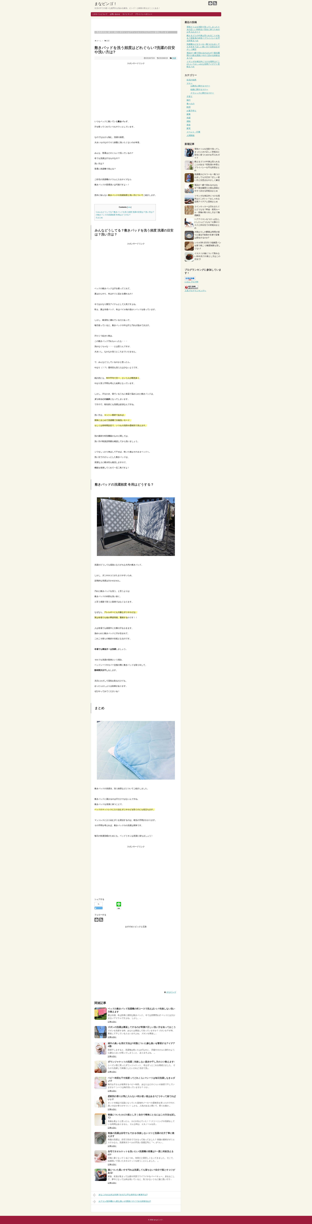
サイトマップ (127, 14)
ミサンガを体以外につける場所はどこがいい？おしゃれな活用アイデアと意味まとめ (203, 64)
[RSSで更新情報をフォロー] (215, 3)
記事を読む (112, 1022)
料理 (188, 107)
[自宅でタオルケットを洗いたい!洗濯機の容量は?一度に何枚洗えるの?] (100, 1156)
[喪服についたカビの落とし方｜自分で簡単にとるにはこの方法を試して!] (100, 1120)
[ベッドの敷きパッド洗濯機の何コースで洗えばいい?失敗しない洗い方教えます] (100, 1014)
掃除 (188, 121)
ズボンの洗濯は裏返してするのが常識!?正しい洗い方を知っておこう (142, 1027)
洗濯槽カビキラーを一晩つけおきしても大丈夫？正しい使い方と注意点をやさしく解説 (203, 46)
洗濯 (174, 58)
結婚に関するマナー (199, 89)
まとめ (99, 218)
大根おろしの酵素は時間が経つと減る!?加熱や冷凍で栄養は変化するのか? (207, 235)
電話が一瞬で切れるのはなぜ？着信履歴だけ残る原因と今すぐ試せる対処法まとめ (203, 55)
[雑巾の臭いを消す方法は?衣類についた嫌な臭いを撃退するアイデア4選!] (100, 1048)
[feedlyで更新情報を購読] (210, 3)
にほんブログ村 (191, 282)
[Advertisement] (135, 97)
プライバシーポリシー (143, 14)
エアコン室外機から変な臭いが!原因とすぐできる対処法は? (124, 1201)
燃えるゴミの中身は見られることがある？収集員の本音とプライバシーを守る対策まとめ (203, 38)
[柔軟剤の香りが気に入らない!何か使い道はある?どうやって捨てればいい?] (100, 1101)
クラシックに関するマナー (202, 93)
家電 (188, 128)
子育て (189, 97)
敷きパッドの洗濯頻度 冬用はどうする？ (113, 215)
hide (129, 207)
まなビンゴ (171, 992)
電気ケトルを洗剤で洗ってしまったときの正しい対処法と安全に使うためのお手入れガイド (203, 29)
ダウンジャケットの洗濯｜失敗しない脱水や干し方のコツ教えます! (141, 1062)
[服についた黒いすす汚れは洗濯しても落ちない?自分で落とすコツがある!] (100, 1175)
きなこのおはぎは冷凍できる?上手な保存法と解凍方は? (122, 1195)
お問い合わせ (115, 14)
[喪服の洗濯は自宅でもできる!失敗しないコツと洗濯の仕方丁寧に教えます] (100, 1138)
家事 (188, 114)
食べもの (190, 104)
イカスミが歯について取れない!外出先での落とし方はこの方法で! (207, 256)
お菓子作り (191, 111)
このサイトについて (99, 14)
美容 (188, 125)
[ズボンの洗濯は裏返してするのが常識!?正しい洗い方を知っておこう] (100, 1032)
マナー (189, 83)
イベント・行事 (193, 132)
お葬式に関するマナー (200, 86)
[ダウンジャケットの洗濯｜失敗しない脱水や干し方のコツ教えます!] (100, 1067)
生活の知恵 (191, 80)
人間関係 (190, 135)
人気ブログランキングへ (195, 291)
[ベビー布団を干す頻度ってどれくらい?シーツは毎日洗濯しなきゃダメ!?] (100, 1083)
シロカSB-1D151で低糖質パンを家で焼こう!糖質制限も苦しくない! (207, 245)
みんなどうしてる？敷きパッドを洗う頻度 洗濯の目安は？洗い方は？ (125, 212)
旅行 (188, 100)
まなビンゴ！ (105, 4)
